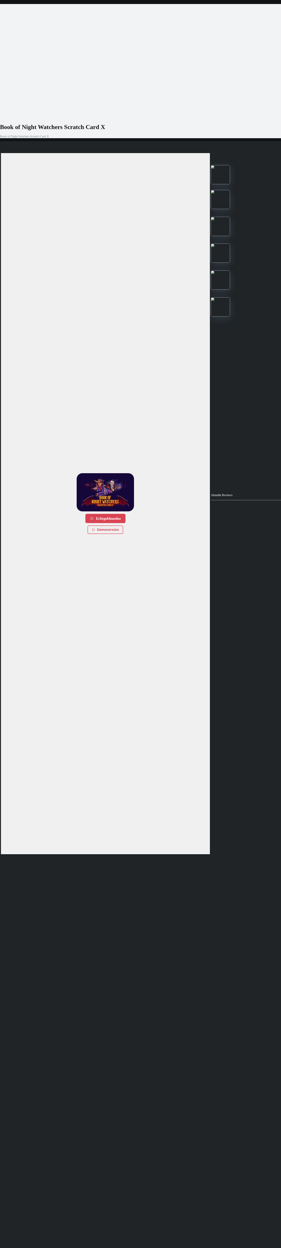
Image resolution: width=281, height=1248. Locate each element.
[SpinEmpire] (220, 208)
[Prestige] (220, 183)
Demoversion (108, 530)
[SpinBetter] (220, 235)
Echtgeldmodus (108, 518)
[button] (105, 492)
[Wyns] (220, 315)
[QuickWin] (220, 288)
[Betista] (220, 261)
